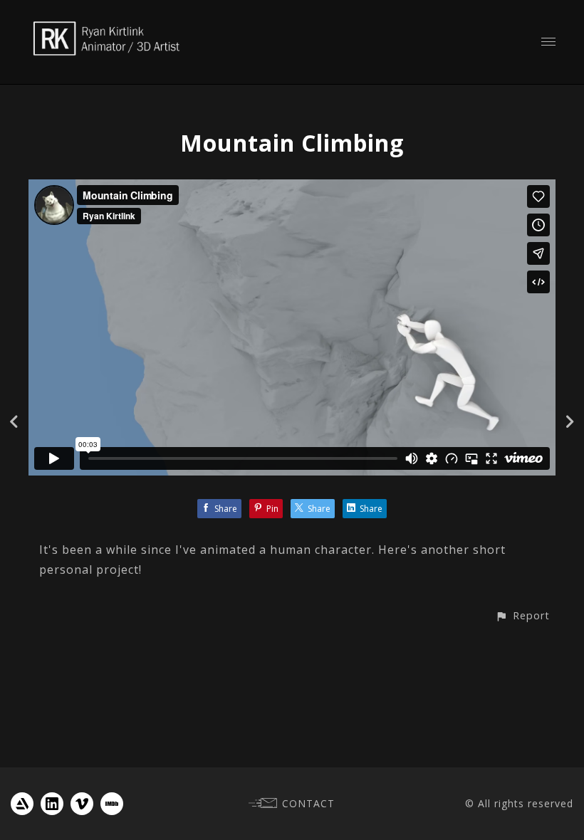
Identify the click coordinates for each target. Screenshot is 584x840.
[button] (522, 615)
